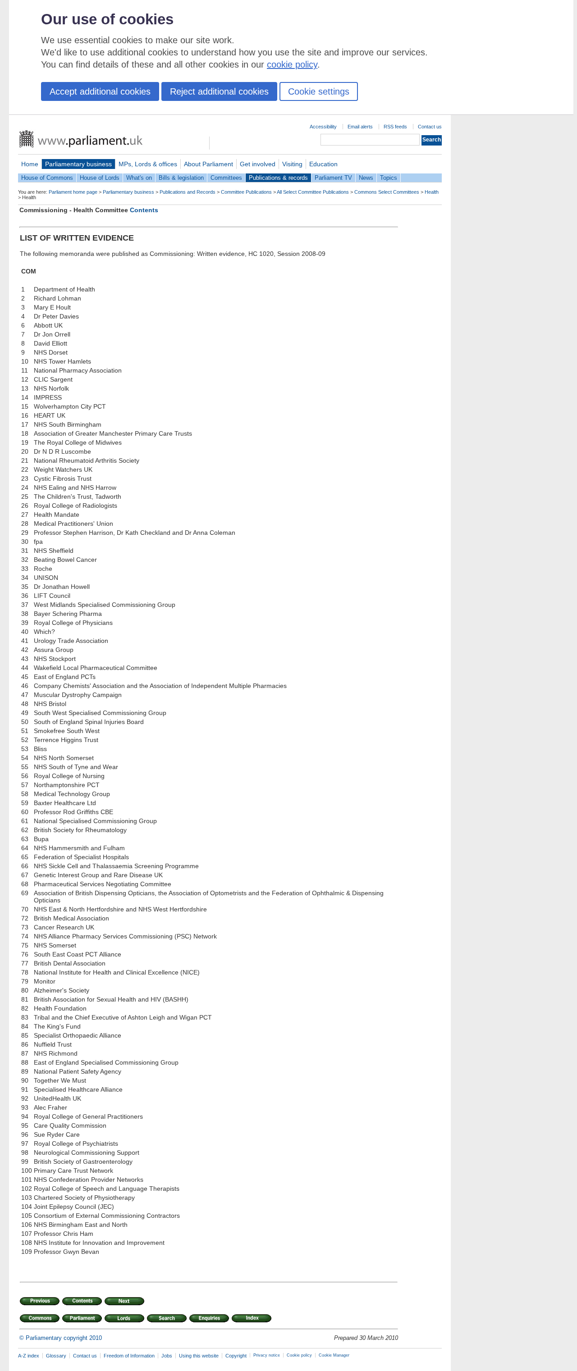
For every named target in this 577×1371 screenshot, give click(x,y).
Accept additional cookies (100, 91)
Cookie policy (299, 1355)
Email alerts (360, 126)
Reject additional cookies (219, 91)
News (366, 177)
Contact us (430, 126)
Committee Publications (246, 192)
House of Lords (99, 177)
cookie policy (292, 64)
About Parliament (208, 164)
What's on (139, 177)
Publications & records (278, 177)
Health (432, 192)
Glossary (56, 1355)
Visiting (292, 164)
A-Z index (28, 1355)
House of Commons (47, 177)
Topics (388, 177)
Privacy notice (266, 1355)
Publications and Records (187, 192)
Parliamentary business (78, 164)
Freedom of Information (129, 1355)
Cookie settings (318, 91)
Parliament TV (333, 177)
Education (323, 164)
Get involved (257, 164)
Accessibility (323, 126)
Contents (144, 210)
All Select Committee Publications (313, 192)
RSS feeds (395, 126)
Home (29, 164)
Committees (226, 177)
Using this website (199, 1355)
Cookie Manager (334, 1355)
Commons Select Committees (386, 192)
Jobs (166, 1355)
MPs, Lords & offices (148, 164)
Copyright (236, 1355)
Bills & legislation (181, 177)
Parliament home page (73, 192)
